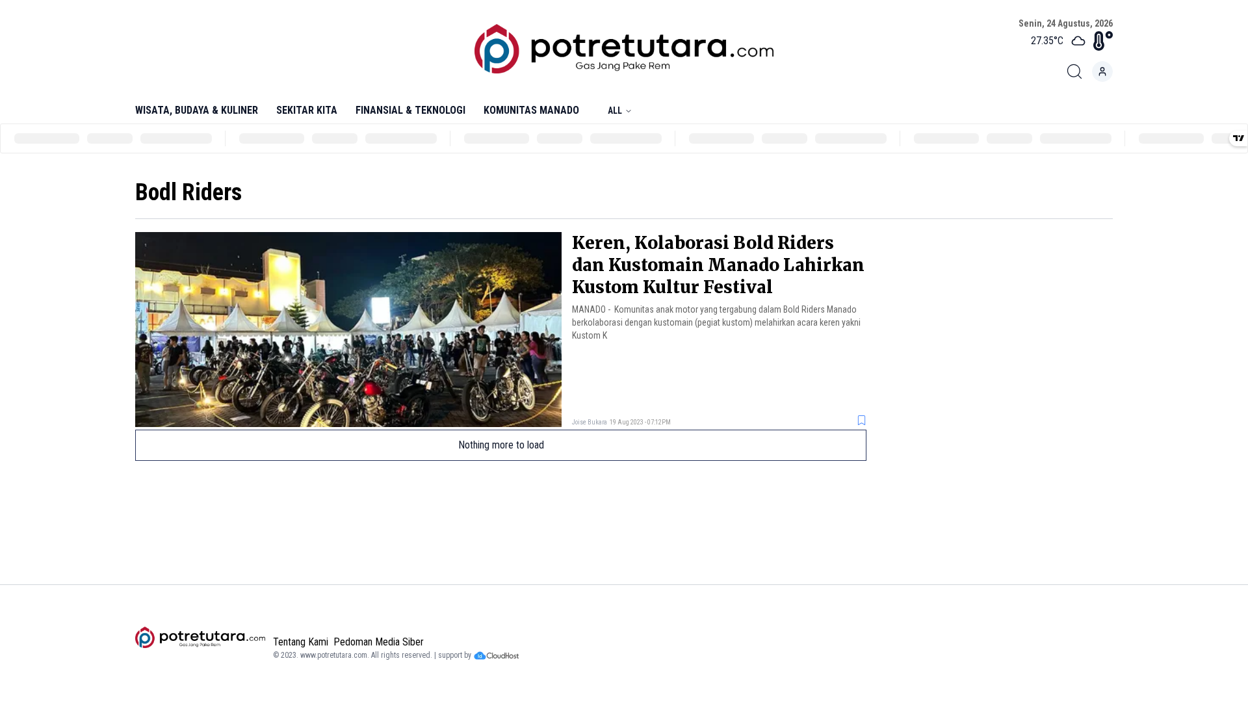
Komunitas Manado (531, 110)
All (615, 110)
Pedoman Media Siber (378, 642)
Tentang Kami (300, 642)
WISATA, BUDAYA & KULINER (196, 110)
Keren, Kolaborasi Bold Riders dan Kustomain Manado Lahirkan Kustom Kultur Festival (718, 265)
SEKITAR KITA (306, 110)
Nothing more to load (501, 445)
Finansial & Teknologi (410, 110)
